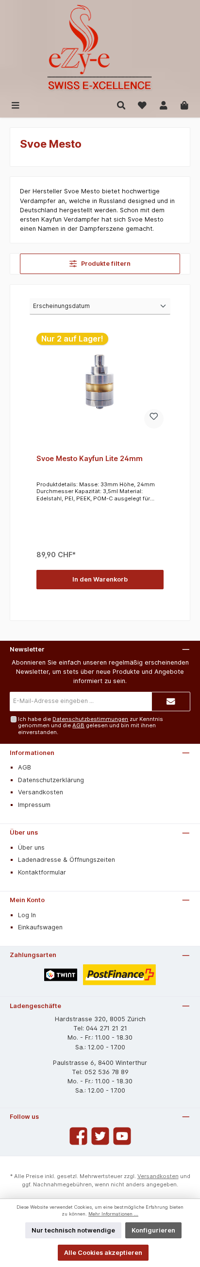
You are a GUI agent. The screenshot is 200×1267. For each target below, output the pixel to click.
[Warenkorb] (184, 105)
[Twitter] (100, 1136)
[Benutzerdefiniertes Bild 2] (120, 975)
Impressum (34, 804)
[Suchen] (121, 105)
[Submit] (170, 701)
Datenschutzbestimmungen (90, 719)
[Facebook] (78, 1136)
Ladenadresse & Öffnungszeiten (66, 859)
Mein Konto (27, 900)
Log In (27, 915)
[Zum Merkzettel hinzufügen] (154, 418)
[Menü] (15, 105)
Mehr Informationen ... (113, 1213)
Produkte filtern (105, 263)
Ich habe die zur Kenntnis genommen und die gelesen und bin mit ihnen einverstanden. (90, 726)
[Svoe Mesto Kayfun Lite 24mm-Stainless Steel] (100, 381)
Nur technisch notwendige (73, 1230)
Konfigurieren (153, 1230)
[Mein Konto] (163, 105)
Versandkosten (40, 792)
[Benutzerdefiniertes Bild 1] (61, 975)
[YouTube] (122, 1136)
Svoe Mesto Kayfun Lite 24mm (89, 458)
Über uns (24, 832)
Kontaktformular (42, 872)
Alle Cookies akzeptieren (103, 1252)
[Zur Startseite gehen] (100, 48)
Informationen (32, 752)
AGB (78, 725)
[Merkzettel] (142, 105)
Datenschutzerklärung (51, 780)
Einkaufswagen (40, 927)
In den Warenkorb (100, 579)
